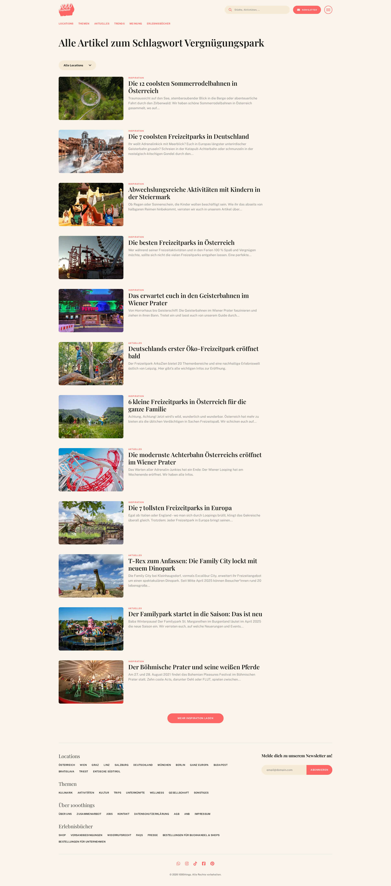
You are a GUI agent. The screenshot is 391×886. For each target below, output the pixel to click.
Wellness (157, 792)
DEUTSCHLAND (143, 765)
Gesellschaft (179, 792)
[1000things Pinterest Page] (212, 863)
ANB (187, 814)
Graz (95, 765)
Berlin (180, 765)
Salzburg (122, 765)
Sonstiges (201, 792)
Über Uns (65, 814)
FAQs (139, 835)
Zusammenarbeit (89, 814)
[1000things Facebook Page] (204, 863)
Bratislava (66, 771)
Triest (83, 771)
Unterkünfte (135, 792)
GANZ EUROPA (199, 765)
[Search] (229, 10)
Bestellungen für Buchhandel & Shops (191, 835)
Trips (117, 792)
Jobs (109, 814)
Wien (83, 765)
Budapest (220, 765)
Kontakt (123, 814)
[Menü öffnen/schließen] (328, 10)
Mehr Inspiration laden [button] (198, 720)
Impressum (203, 814)
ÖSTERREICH (67, 765)
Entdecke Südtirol (106, 771)
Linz (107, 765)
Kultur (104, 792)
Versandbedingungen (86, 835)
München (164, 765)
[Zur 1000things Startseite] (66, 9)
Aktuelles (135, 343)
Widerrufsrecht (119, 835)
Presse (153, 835)
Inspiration (136, 78)
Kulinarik (66, 792)
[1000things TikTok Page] (195, 863)
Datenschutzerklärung (151, 814)
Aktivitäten (86, 792)
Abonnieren (319, 769)
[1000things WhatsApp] (178, 863)
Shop (62, 835)
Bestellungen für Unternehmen (82, 841)
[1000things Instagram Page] (187, 863)
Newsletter (309, 10)
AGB (176, 814)
